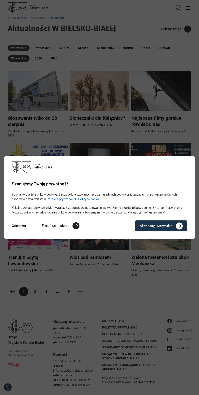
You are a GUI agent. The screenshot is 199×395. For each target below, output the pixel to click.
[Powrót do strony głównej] (99, 167)
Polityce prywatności (61, 199)
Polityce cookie (89, 199)
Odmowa (19, 226)
